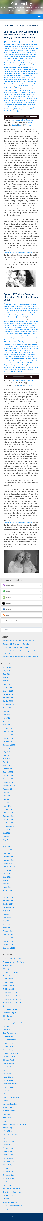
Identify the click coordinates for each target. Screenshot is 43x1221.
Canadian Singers (9, 1013)
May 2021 (6, 880)
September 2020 (9, 907)
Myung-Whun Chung (28, 92)
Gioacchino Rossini (21, 71)
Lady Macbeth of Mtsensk (23, 86)
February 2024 (8, 769)
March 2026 (7, 684)
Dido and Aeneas (13, 65)
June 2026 (7, 674)
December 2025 (8, 694)
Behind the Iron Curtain (11, 972)
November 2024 (8, 738)
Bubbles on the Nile (10, 1009)
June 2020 (7, 917)
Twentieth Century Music (12, 1188)
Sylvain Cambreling (28, 107)
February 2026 (8, 687)
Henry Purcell (26, 73)
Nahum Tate (8, 94)
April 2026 (6, 681)
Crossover (27, 44)
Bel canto (7, 44)
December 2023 (8, 775)
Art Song (6, 969)
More (30, 125)
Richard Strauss (9, 52)
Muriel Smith (7, 1117)
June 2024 (7, 755)
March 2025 (7, 725)
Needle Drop (13, 50)
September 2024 (9, 745)
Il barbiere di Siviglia (28, 75)
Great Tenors (7, 1070)
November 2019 (8, 941)
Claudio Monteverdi (16, 63)
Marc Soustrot (13, 90)
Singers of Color (20, 52)
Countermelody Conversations (14, 1023)
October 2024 (8, 742)
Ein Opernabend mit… (11, 1040)
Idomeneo (17, 75)
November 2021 (8, 860)
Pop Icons (6, 1145)
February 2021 (8, 890)
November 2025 (8, 698)
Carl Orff (14, 58)
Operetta (20, 50)
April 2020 (6, 924)
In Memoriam (23, 46)
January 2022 (8, 853)
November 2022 (8, 819)
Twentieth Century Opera (12, 1192)
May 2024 (6, 758)
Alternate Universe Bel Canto (13, 962)
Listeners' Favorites (10, 1104)
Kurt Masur (7, 84)
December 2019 (8, 938)
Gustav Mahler (13, 46)
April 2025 (6, 721)
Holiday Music (8, 1080)
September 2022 (9, 826)
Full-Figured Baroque (20, 308)
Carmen (20, 58)
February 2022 (8, 850)
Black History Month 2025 (12, 999)
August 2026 (7, 667)
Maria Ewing (22, 90)
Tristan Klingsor (19, 109)
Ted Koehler (30, 367)
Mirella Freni (7, 1114)
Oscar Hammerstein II (19, 94)
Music (5, 1121)
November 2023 (8, 779)
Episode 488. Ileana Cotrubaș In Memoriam (18, 641)
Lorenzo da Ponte (26, 88)
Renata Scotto (8, 1155)
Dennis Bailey (14, 325)
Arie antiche (7, 965)
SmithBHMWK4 (8, 1178)
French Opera (8, 308)
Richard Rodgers (32, 98)
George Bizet (33, 69)
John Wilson (14, 81)
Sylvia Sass (7, 1185)
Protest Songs (8, 1148)
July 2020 (6, 914)
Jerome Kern (25, 79)
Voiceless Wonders (10, 1202)
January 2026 (8, 691)
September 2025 (9, 704)
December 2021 (8, 857)
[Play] (7, 117)
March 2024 (7, 765)
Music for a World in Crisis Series (15, 1124)
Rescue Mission (8, 1158)
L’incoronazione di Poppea (20, 84)
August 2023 (7, 789)
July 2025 (6, 711)
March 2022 (7, 846)
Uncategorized (8, 1195)
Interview (6, 1094)
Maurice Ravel (16, 92)
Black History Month (17, 44)
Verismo (11, 54)
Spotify (14, 125)
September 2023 (9, 786)
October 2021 (8, 863)
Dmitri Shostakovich (26, 65)
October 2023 (8, 782)
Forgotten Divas (8, 1046)
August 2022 (7, 829)
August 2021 (7, 870)
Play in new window (18, 120)
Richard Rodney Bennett (12, 100)
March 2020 (7, 928)
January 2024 (8, 772)
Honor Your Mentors (10, 1084)
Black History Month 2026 (12, 1002)
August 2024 (7, 748)
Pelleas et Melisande (27, 96)
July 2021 (6, 873)
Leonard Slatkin (15, 88)
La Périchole (33, 84)
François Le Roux (15, 69)
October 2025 (8, 701)
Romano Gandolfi (31, 361)
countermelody (23, 111)
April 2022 (6, 843)
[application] (21, 117)
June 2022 (7, 836)
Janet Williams (31, 77)
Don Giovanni (17, 327)
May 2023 (6, 799)
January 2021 (8, 894)
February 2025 (8, 728)
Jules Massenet (31, 81)
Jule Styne (22, 81)
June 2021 (7, 877)
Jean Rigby (17, 79)
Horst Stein (34, 73)
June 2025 (7, 714)
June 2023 (7, 796)
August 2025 (7, 708)
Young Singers (8, 1209)
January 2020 (8, 934)
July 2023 (6, 792)
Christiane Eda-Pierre (11, 61)
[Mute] (31, 117)
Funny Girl (25, 69)
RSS (26, 125)
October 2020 (8, 904)
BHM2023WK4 (8, 989)
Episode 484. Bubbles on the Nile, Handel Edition (20, 656)
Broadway (27, 306)
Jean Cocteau (8, 79)
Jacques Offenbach (10, 77)
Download (29, 120)
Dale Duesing (27, 63)
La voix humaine (9, 86)
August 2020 (7, 911)
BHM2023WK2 (8, 982)
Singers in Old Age (9, 1172)
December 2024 (8, 735)
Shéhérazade (8, 104)
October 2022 (8, 823)
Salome (25, 102)
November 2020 (8, 901)
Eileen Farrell (8, 1036)
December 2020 (8, 897)
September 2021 (9, 867)
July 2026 (6, 671)
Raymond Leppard (10, 98)
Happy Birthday (8, 1077)
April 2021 (6, 884)
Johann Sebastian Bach (11, 1097)
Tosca (11, 109)
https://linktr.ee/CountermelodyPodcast (18, 253)
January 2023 (8, 813)
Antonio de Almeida (19, 56)
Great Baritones (8, 1063)
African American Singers (29, 42)
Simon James (31, 104)
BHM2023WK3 (8, 986)
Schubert (6, 1168)
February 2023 (8, 809)
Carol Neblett (28, 58)
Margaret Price (8, 1107)
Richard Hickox (21, 98)
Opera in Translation (10, 1134)
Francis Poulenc (13, 329)
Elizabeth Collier (15, 67)
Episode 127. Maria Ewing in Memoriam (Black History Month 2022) (21, 297)
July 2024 (6, 752)
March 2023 (7, 806)
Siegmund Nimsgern (19, 104)
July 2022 (6, 833)
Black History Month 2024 (12, 996)
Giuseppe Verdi (8, 1060)
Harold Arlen (8, 73)
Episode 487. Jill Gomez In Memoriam (16, 644)
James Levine (21, 77)
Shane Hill (31, 102)
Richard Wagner (9, 1165)
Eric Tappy (24, 67)
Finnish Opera (8, 1043)
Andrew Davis (22, 317)
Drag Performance (9, 1033)
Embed (29, 122)
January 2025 (8, 731)
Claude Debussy (23, 61)
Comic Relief (7, 1019)
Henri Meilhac (17, 73)
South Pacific (17, 107)
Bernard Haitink (31, 56)
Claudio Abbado (15, 323)
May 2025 (6, 718)
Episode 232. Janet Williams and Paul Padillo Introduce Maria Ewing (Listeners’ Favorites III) (21, 34)
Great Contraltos (9, 1067)
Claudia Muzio (8, 1016)
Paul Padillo (16, 96)
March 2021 (7, 887)
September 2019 (9, 948)
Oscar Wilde (31, 94)
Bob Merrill (7, 58)
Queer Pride (7, 1151)
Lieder (5, 1101)
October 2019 (8, 944)
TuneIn (20, 125)
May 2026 (6, 677)
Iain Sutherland (9, 75)
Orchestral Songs (29, 50)
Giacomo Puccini (9, 71)
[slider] (35, 116)
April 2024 (6, 762)
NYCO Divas (7, 1131)
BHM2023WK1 (8, 979)
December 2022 (8, 816)
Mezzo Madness (16, 48)
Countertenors (8, 1026)
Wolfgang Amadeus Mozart (23, 54)
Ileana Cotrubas (8, 1087)
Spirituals (6, 1182)
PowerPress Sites (25, 1217)
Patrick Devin (8, 96)
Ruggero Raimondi (16, 102)
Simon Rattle (8, 107)
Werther (27, 109)
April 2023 (6, 802)
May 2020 (6, 921)
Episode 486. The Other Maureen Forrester (18, 647)
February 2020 (8, 931)
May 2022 (6, 840)
